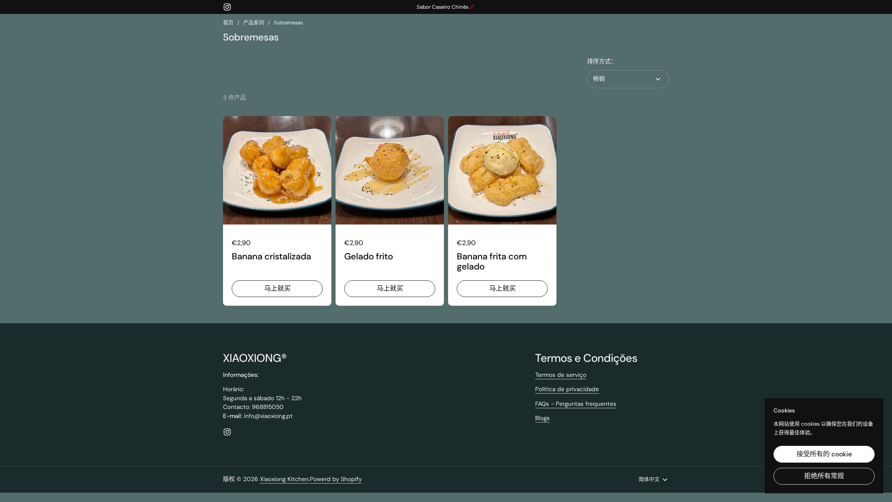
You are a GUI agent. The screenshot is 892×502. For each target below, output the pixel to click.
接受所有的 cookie (824, 454)
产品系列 (253, 22)
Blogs (542, 418)
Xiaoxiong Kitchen (284, 479)
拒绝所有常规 (824, 476)
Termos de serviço (560, 375)
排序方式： (602, 61)
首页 (228, 22)
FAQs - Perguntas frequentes (575, 404)
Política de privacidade (567, 389)
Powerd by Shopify (336, 479)
